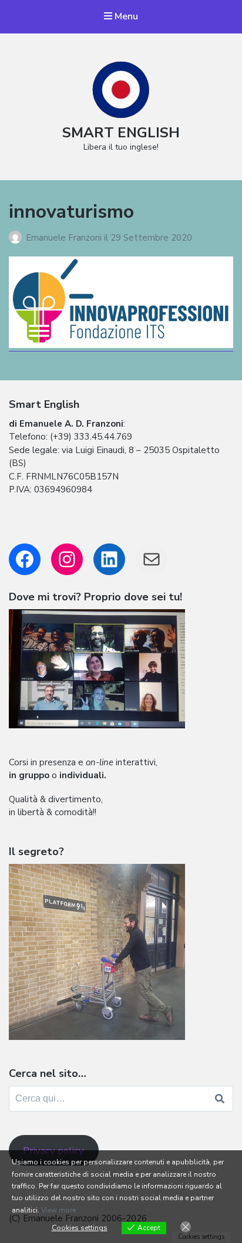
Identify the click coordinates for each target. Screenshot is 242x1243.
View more (58, 1210)
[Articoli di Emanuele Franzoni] (17, 238)
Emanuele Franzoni (65, 238)
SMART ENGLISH (121, 132)
